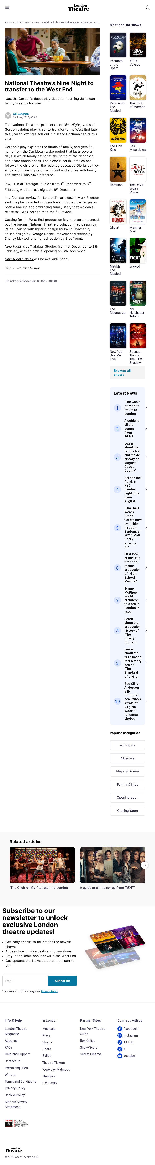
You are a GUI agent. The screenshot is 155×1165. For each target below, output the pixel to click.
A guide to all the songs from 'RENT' (107, 888)
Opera (46, 1049)
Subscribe (62, 981)
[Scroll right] (144, 865)
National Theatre (25, 125)
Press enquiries (16, 1068)
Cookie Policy (15, 1095)
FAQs (9, 1047)
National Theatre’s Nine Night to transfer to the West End (78, 22)
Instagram (131, 1035)
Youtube (129, 1056)
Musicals (127, 758)
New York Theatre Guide (92, 1031)
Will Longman (21, 114)
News (37, 22)
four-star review (24, 198)
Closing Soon (127, 811)
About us (11, 1041)
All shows (127, 745)
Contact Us (13, 1061)
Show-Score (89, 1047)
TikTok (128, 1042)
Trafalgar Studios (37, 184)
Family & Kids (127, 784)
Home (8, 22)
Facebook (131, 1029)
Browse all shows (122, 373)
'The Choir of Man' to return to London (39, 888)
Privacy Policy (49, 991)
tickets (19, 259)
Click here (28, 212)
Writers (10, 1075)
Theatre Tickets (53, 1063)
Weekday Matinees (56, 1069)
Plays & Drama (127, 771)
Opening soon (127, 797)
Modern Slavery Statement (16, 1104)
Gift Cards (49, 1083)
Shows (47, 1042)
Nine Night (72, 125)
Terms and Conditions (20, 1081)
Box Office (87, 1041)
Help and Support (17, 1054)
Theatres (48, 1076)
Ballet (46, 1056)
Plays (46, 1035)
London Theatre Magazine (16, 1031)
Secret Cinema (90, 1054)
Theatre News (23, 22)
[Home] (78, 7)
